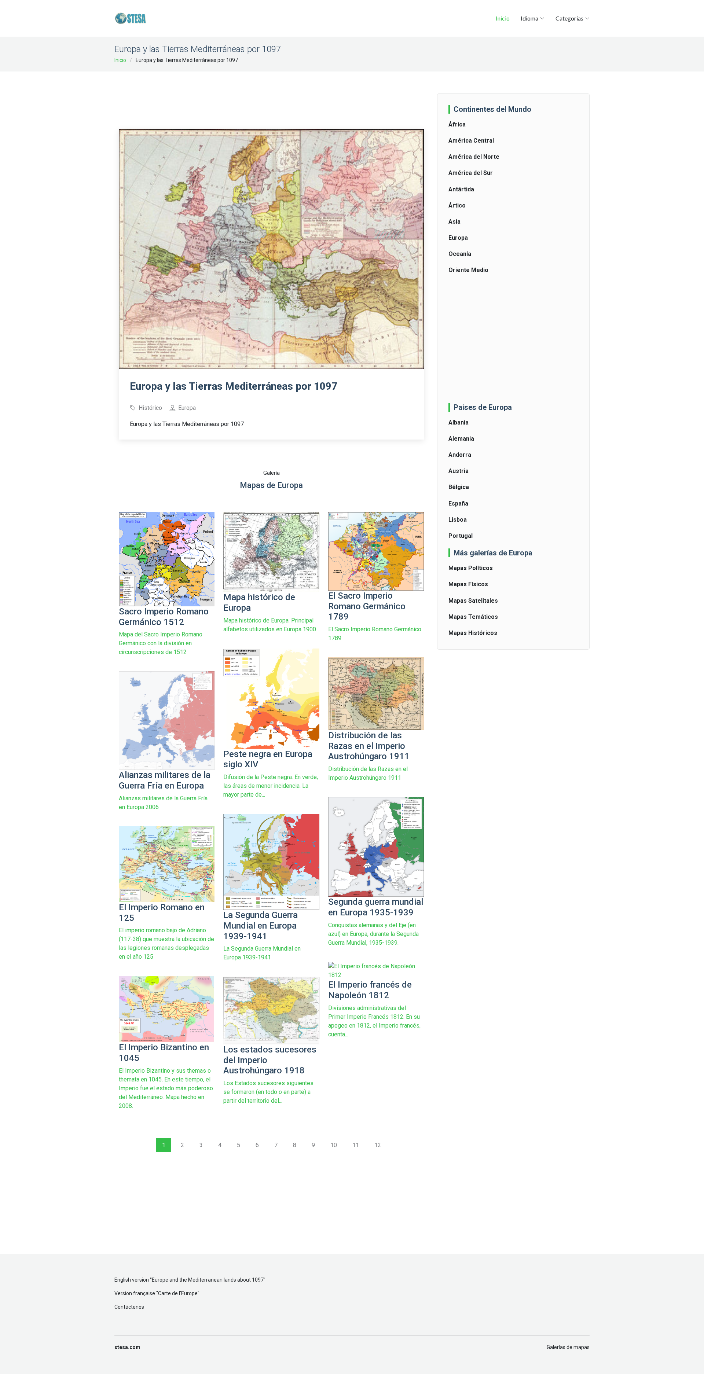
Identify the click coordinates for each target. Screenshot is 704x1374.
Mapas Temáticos (473, 616)
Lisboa (457, 519)
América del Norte (473, 156)
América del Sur (470, 172)
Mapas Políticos (470, 568)
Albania (458, 422)
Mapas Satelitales (473, 600)
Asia (454, 221)
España (458, 503)
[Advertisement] (271, 95)
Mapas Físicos (468, 584)
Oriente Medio (468, 270)
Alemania (461, 438)
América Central (471, 140)
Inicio (503, 18)
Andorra (459, 454)
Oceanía (459, 253)
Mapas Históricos (472, 632)
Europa (458, 237)
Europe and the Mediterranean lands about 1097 (208, 1280)
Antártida (461, 189)
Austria (458, 470)
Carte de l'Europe (178, 1293)
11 (355, 1145)
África (457, 124)
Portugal (460, 535)
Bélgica (458, 487)
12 (377, 1145)
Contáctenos (129, 1307)
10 (333, 1145)
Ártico (457, 205)
